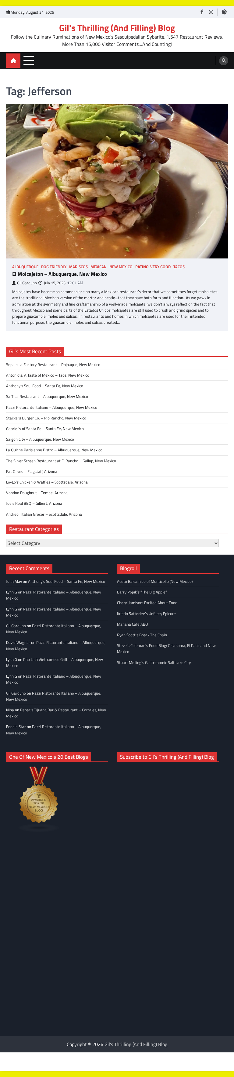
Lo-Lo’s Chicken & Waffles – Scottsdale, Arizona (47, 482)
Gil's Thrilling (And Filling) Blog (117, 27)
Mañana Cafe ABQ (132, 624)
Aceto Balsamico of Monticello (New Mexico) (155, 581)
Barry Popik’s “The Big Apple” (142, 592)
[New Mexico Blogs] (39, 830)
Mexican (98, 267)
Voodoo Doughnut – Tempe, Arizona (37, 493)
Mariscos (78, 267)
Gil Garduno (27, 283)
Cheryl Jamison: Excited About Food (147, 603)
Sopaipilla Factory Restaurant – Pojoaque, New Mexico (53, 364)
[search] (223, 60)
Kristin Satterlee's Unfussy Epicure (146, 613)
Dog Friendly (53, 267)
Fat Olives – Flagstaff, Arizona (31, 471)
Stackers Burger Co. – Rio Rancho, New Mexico (46, 418)
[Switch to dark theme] (224, 11)
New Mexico (121, 267)
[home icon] (13, 60)
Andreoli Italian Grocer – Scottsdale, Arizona (44, 514)
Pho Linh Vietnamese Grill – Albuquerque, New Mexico (54, 662)
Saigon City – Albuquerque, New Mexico (40, 439)
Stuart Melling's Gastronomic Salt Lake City (154, 662)
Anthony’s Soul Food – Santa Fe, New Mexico (44, 386)
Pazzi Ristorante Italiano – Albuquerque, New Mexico (51, 407)
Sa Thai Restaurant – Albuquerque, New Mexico (47, 396)
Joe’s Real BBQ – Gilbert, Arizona (34, 503)
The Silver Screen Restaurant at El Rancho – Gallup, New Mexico (61, 461)
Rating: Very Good (153, 267)
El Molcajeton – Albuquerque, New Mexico (59, 274)
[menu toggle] (28, 60)
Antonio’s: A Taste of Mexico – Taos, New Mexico (47, 375)
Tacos (179, 267)
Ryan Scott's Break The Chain (142, 635)
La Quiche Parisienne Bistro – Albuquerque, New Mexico (54, 450)
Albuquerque (25, 267)
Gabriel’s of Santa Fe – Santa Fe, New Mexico (45, 429)
